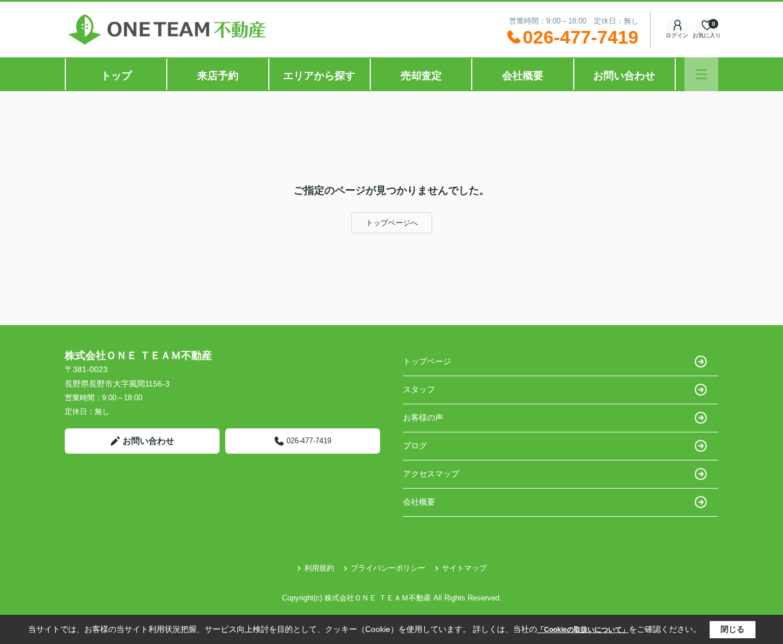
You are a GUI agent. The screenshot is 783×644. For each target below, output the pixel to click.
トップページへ (392, 222)
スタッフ (419, 389)
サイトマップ (464, 568)
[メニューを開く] (701, 74)
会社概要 (522, 75)
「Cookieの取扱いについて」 (583, 630)
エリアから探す (319, 75)
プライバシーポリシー (388, 568)
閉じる (733, 629)
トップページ (427, 361)
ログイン (676, 35)
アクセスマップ (431, 473)
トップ (116, 75)
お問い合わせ (624, 75)
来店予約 (217, 75)
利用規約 (319, 568)
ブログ (415, 445)
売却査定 (421, 75)
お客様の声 (423, 417)
